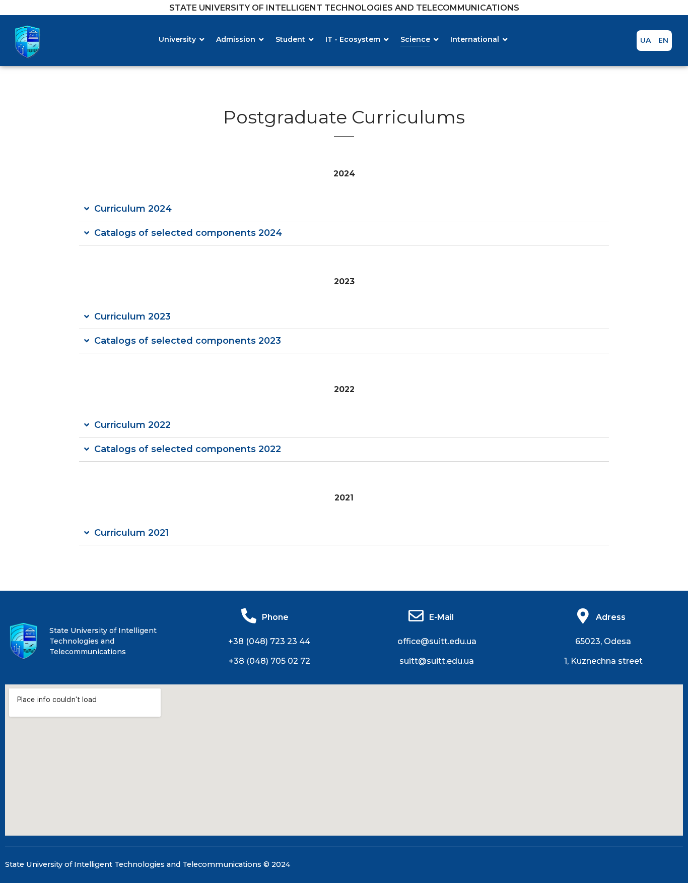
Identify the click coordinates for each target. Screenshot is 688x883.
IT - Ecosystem (352, 39)
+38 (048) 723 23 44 (269, 641)
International (474, 39)
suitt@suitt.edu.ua (436, 661)
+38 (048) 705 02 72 (269, 661)
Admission (235, 39)
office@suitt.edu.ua (436, 641)
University (177, 39)
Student (290, 39)
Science (415, 39)
